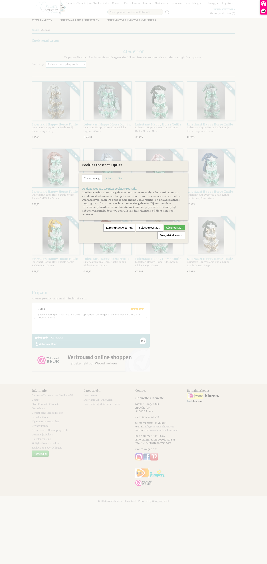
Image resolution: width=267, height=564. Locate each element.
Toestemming (92, 178)
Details (109, 178)
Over (121, 178)
